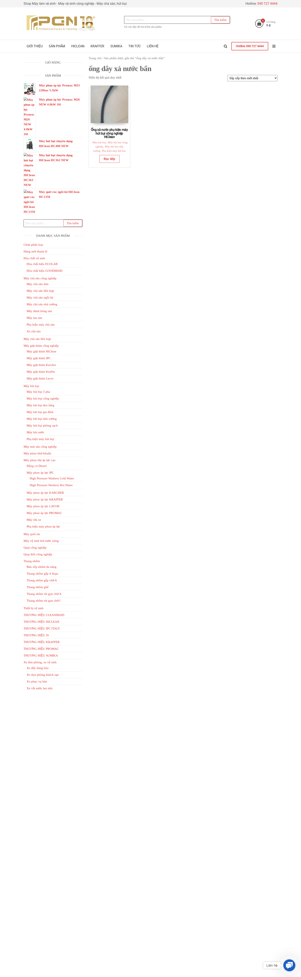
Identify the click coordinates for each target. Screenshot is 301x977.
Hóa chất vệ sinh (34, 258)
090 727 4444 (267, 4)
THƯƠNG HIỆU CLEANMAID (44, 615)
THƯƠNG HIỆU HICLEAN (41, 621)
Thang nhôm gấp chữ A (42, 580)
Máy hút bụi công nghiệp (43, 398)
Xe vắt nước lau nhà (39, 688)
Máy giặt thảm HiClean (41, 351)
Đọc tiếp (109, 159)
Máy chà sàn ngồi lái (40, 297)
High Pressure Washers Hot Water (51, 485)
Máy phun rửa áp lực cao (39, 460)
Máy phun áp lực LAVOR (43, 506)
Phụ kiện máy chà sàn (41, 324)
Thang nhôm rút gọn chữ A (44, 593)
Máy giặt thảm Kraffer (41, 371)
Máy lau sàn (34, 317)
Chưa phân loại (33, 244)
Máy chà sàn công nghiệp (40, 278)
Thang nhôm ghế (38, 587)
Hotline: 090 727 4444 (250, 46)
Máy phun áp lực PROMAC (44, 513)
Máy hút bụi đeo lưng (40, 405)
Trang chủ (95, 58)
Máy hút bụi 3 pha (38, 391)
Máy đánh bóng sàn (39, 311)
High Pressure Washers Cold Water (52, 478)
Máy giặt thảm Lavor (40, 378)
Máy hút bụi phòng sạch (42, 425)
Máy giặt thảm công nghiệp (41, 345)
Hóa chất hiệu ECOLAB (42, 264)
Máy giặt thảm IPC (39, 358)
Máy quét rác (32, 534)
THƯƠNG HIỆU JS (36, 635)
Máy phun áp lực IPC (40, 472)
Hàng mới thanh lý (36, 251)
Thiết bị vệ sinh (33, 608)
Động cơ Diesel (36, 466)
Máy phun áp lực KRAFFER (45, 499)
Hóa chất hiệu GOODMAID (44, 270)
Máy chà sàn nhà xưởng (42, 304)
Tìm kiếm (220, 20)
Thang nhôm (32, 561)
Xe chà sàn (34, 331)
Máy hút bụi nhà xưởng (42, 418)
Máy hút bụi (99, 142)
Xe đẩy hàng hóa (38, 668)
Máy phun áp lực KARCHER (45, 492)
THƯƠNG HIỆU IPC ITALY (42, 628)
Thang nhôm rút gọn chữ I (43, 600)
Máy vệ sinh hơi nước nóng (41, 540)
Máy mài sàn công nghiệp (40, 446)
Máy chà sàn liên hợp (40, 290)
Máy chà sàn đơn (38, 284)
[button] (289, 965)
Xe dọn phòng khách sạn (43, 674)
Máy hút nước (35, 432)
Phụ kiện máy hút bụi (114, 150)
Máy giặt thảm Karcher (41, 365)
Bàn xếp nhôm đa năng (42, 566)
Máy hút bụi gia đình (40, 412)
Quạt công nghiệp (35, 547)
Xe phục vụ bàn (37, 681)
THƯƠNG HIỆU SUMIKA (41, 655)
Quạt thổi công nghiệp (38, 554)
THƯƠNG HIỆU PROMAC (41, 648)
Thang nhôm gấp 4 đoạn (42, 573)
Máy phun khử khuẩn (37, 453)
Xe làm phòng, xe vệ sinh (40, 662)
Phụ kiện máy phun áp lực (43, 526)
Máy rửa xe (34, 519)
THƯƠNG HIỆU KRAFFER (42, 642)
